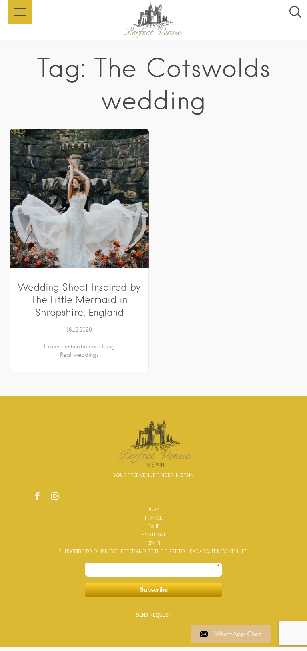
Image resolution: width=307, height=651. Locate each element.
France (154, 517)
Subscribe (154, 589)
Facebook (37, 498)
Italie (153, 526)
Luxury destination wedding (79, 346)
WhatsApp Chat (237, 634)
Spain (153, 542)
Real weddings (79, 355)
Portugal (153, 534)
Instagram (55, 498)
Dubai (153, 509)
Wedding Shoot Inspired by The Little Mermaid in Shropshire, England (79, 300)
